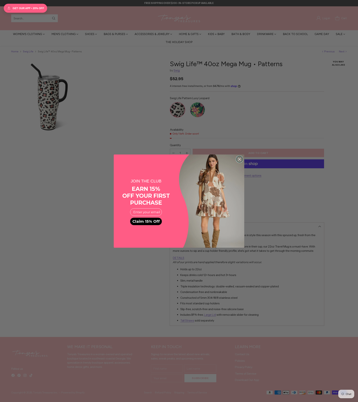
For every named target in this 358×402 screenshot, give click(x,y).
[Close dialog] (239, 159)
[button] (25, 8)
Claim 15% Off (146, 221)
